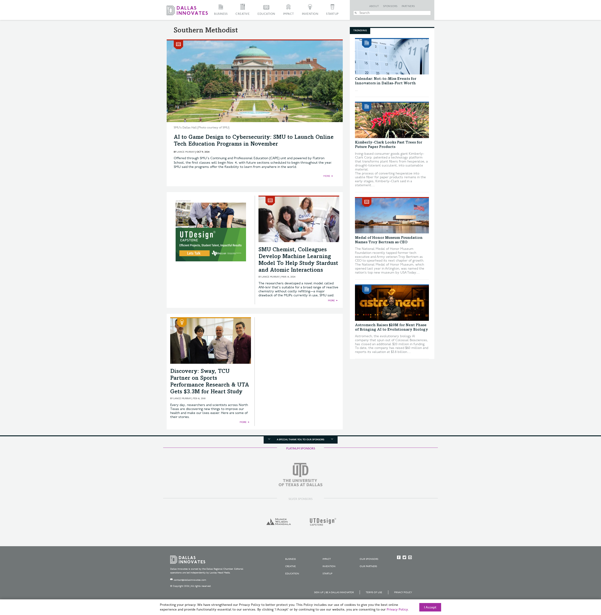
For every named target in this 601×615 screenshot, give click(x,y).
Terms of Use (374, 592)
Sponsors (390, 6)
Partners (408, 6)
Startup (332, 14)
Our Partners (368, 566)
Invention (310, 14)
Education (266, 14)
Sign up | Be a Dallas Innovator (334, 592)
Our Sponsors (369, 559)
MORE (326, 176)
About (374, 6)
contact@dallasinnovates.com (190, 580)
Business (220, 14)
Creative (242, 14)
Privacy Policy (403, 592)
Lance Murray (185, 152)
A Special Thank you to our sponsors (300, 439)
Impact (288, 14)
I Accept (430, 607)
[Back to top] (583, 585)
